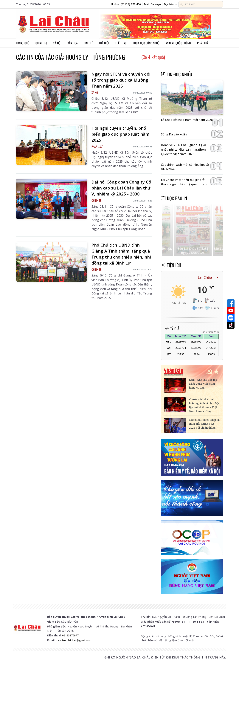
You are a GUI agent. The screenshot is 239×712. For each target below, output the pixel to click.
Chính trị (41, 43)
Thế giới (104, 43)
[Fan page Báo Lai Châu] (231, 303)
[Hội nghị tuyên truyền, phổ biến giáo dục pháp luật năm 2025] (51, 145)
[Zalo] (231, 318)
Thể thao (121, 43)
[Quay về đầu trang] (231, 702)
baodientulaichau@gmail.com (73, 640)
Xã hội (57, 43)
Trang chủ (22, 43)
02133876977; (70, 635)
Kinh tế (88, 43)
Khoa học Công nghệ (146, 43)
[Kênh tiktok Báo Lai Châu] (231, 325)
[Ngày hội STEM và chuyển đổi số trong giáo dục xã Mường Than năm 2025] (51, 91)
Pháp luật (203, 43)
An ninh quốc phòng (178, 43)
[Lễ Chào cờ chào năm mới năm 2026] (192, 97)
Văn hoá (72, 43)
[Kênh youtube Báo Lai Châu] (231, 310)
